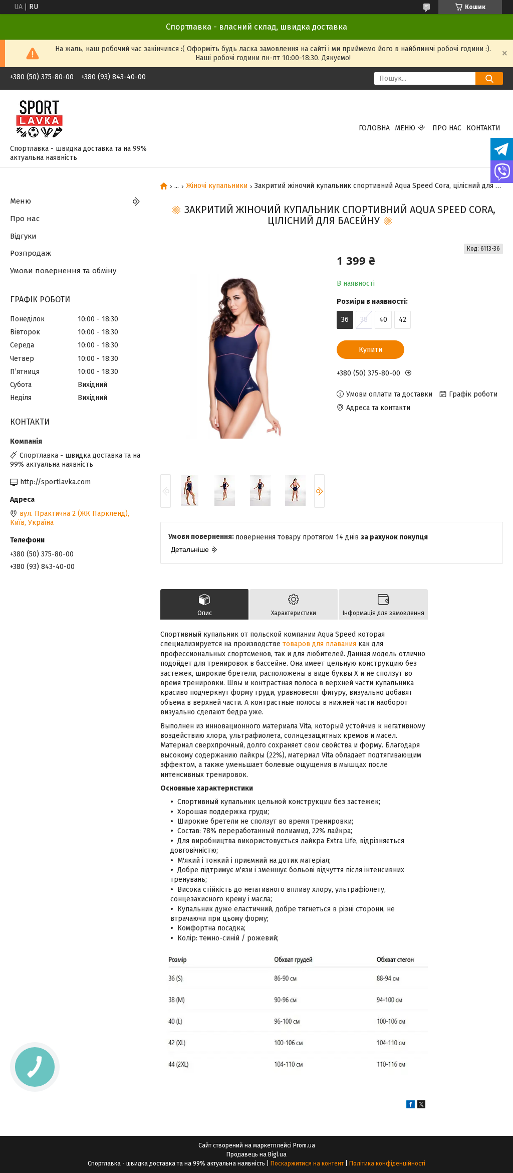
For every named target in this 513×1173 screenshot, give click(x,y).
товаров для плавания (319, 644)
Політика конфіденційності (387, 1163)
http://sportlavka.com (55, 482)
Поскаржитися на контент (307, 1163)
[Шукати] (489, 78)
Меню (405, 128)
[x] (421, 1106)
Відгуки (23, 236)
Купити (370, 349)
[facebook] (410, 1106)
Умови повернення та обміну (63, 270)
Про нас (446, 128)
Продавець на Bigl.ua (256, 1154)
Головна (374, 128)
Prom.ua (304, 1145)
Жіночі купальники (216, 185)
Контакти (483, 128)
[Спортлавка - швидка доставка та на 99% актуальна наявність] (40, 119)
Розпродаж (30, 253)
